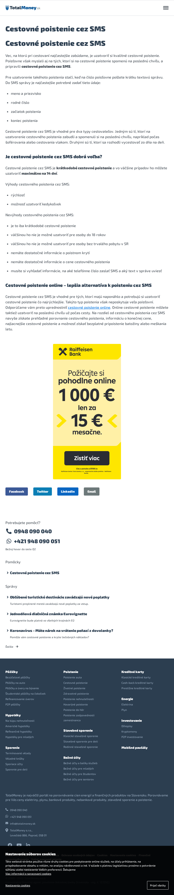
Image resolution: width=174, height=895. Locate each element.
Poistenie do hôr (73, 709)
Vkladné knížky (14, 758)
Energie (127, 699)
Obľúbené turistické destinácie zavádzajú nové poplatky (59, 597)
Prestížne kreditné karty (136, 688)
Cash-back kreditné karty (137, 682)
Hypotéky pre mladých (19, 736)
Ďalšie (9, 646)
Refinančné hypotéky (18, 731)
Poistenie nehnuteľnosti (78, 698)
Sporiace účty (14, 763)
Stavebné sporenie (78, 730)
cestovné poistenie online (89, 307)
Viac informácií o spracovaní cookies (28, 873)
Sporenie (12, 747)
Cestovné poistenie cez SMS (34, 572)
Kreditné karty (132, 672)
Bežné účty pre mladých (78, 768)
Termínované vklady (18, 753)
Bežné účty (71, 757)
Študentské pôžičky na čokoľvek (25, 693)
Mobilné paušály (134, 747)
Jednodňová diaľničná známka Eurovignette (48, 614)
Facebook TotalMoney (9, 845)
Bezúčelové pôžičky (17, 677)
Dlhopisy (126, 726)
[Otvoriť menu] (165, 7)
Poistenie (70, 672)
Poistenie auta (72, 677)
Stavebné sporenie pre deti (80, 741)
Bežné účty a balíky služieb (80, 763)
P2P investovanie (132, 736)
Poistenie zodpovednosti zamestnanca (78, 718)
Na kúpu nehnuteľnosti (19, 720)
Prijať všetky (158, 885)
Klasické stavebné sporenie (80, 735)
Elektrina (127, 704)
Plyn (124, 709)
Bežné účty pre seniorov (78, 779)
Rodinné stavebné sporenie (80, 746)
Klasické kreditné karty (135, 677)
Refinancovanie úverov (19, 698)
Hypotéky (13, 715)
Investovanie (131, 720)
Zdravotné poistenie (76, 693)
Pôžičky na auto (15, 682)
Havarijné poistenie (75, 704)
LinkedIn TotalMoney (28, 845)
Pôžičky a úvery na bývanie (22, 688)
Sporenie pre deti (16, 769)
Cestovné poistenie (75, 682)
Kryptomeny (129, 731)
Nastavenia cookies (17, 885)
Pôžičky (11, 672)
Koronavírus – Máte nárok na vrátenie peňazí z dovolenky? (61, 630)
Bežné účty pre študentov (79, 773)
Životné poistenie (74, 688)
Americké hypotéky (17, 726)
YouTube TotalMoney (19, 845)
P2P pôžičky (12, 704)
